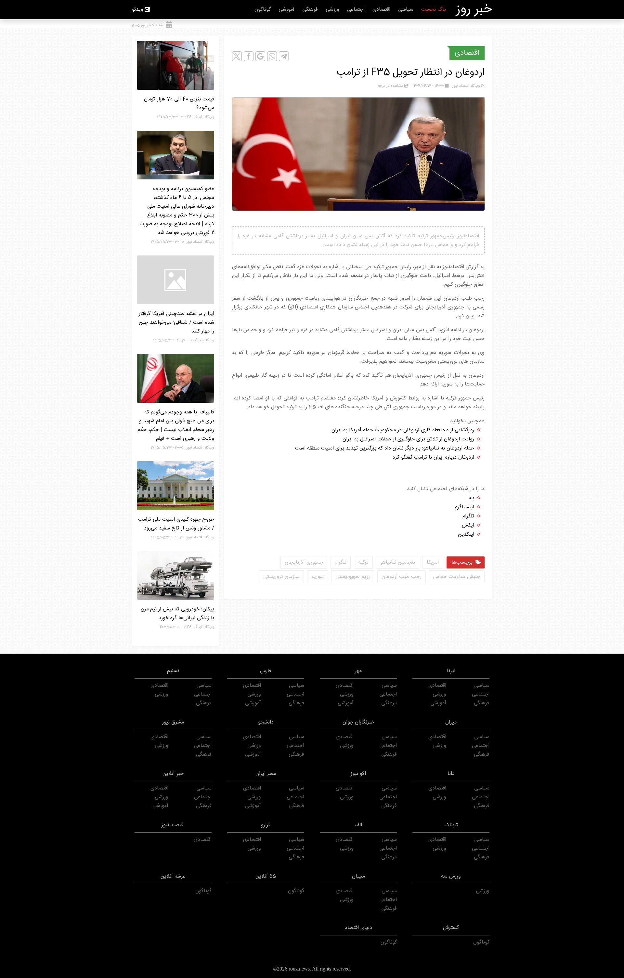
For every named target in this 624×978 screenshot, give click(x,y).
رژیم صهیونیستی (352, 576)
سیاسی (405, 9)
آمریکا (433, 562)
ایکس (468, 525)
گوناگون (262, 9)
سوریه (317, 576)
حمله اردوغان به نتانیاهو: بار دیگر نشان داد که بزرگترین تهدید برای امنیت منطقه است (384, 448)
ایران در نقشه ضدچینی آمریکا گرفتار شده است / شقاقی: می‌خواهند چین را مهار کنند (176, 322)
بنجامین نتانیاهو (397, 562)
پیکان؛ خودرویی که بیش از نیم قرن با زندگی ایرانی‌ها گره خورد (177, 613)
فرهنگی (310, 9)
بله (471, 498)
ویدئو (137, 9)
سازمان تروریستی (281, 576)
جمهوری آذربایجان (304, 562)
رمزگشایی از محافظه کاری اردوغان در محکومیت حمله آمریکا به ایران (403, 430)
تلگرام (468, 516)
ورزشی (332, 9)
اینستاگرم (464, 507)
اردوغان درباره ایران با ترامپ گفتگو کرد (433, 457)
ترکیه (363, 562)
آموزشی (286, 9)
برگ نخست (433, 9)
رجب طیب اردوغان (402, 576)
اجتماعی (356, 9)
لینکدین (466, 534)
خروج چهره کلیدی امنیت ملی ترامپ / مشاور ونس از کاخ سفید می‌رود (176, 524)
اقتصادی (381, 9)
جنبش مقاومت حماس (456, 576)
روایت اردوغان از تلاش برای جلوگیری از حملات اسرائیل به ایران (408, 439)
